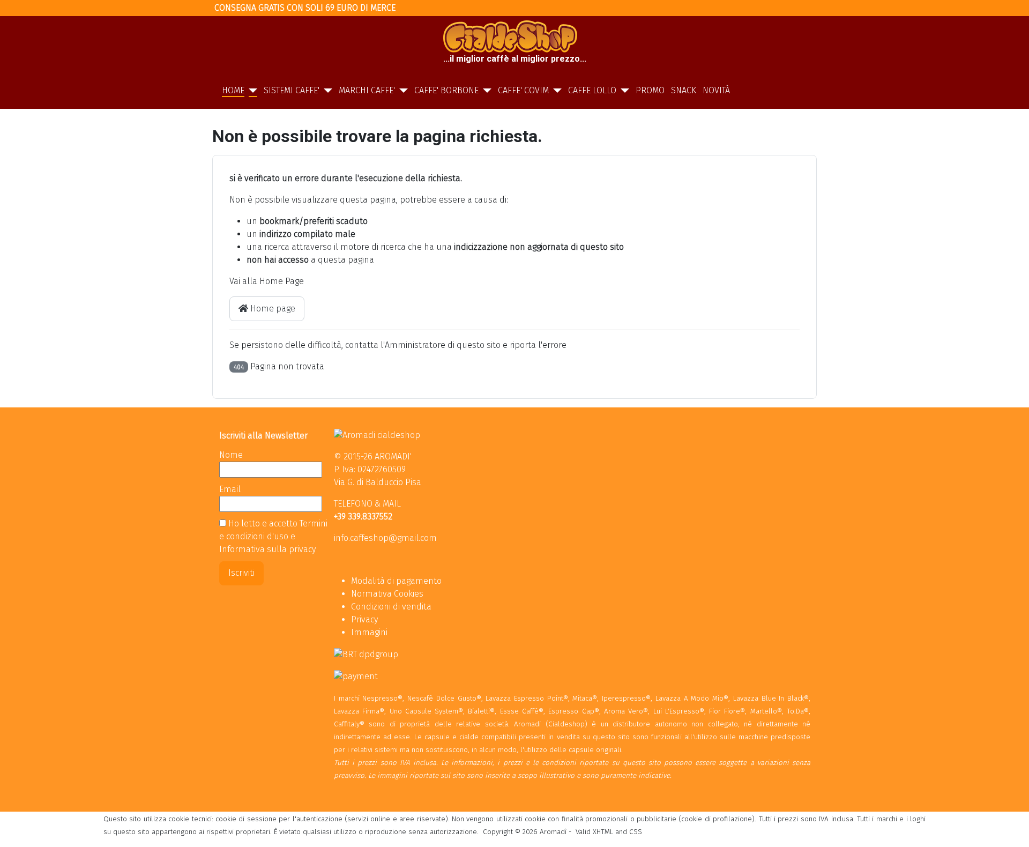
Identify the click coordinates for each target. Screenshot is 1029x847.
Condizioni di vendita (391, 606)
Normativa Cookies (387, 594)
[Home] (250, 90)
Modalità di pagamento (396, 581)
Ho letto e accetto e (273, 536)
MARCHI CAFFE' (367, 90)
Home (233, 90)
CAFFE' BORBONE (446, 90)
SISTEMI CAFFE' (291, 90)
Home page (271, 308)
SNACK (683, 90)
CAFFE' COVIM (523, 90)
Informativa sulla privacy (267, 549)
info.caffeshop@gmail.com (385, 538)
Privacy (364, 619)
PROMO (650, 90)
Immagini (369, 632)
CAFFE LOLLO (592, 90)
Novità (716, 90)
